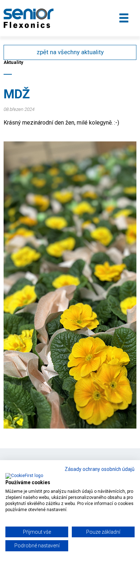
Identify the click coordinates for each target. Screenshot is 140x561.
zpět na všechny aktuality (70, 52)
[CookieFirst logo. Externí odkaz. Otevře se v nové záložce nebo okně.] (24, 476)
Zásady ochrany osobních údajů (100, 469)
